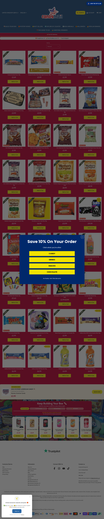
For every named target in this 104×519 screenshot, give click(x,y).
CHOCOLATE (52, 272)
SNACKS (52, 266)
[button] (94, 3)
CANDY (52, 253)
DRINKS (52, 260)
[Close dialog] (82, 237)
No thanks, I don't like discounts (52, 278)
